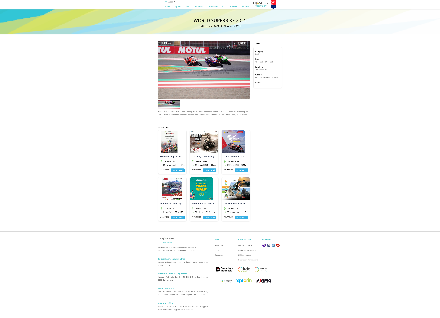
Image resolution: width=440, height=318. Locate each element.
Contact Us (245, 7)
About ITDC (219, 245)
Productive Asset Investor (248, 250)
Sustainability (212, 7)
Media (187, 7)
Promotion (233, 7)
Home (167, 7)
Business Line (198, 7)
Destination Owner (245, 245)
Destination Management (248, 260)
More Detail (178, 170)
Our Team (218, 250)
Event (223, 7)
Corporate (177, 7)
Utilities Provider (244, 255)
